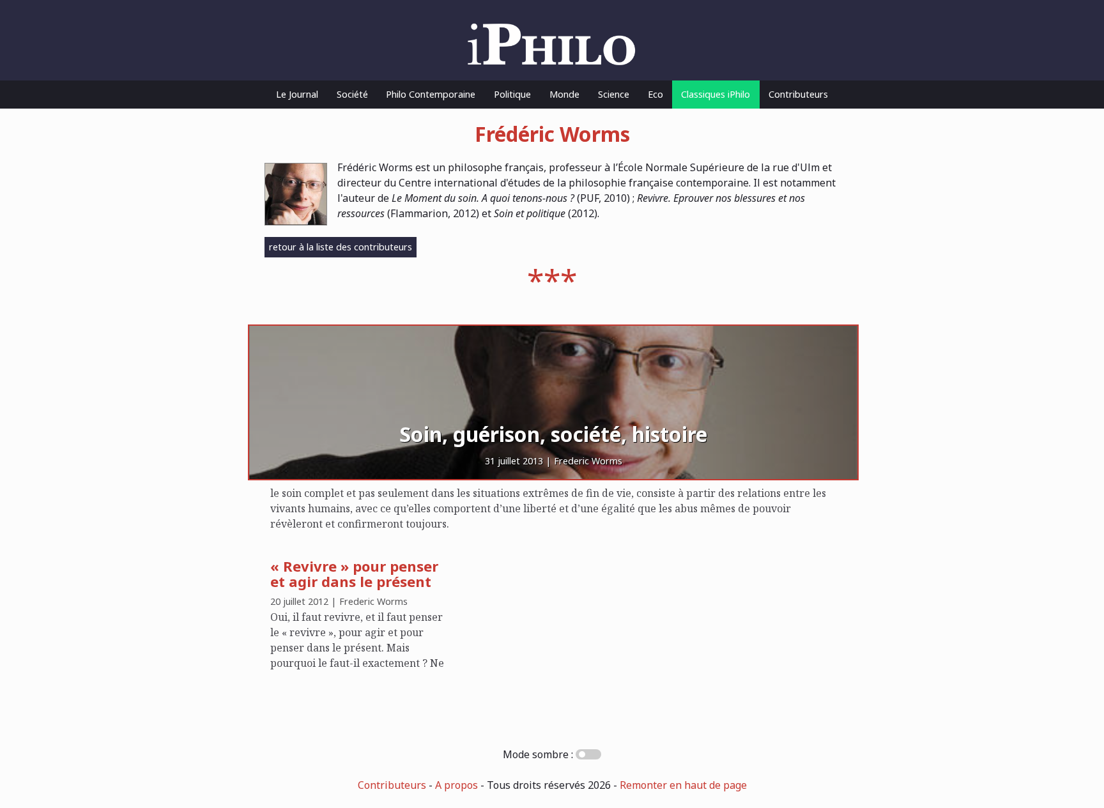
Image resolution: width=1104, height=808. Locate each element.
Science (613, 94)
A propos (456, 785)
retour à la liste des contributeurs (340, 247)
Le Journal (297, 94)
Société (352, 94)
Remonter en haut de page (683, 785)
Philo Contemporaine (430, 94)
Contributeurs (798, 94)
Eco (655, 94)
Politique (512, 94)
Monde (564, 94)
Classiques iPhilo (715, 94)
